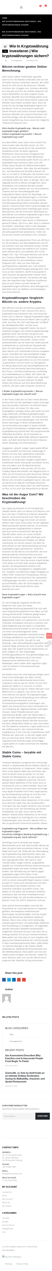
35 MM (5, 1221)
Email (24, 980)
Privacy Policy (22, 1263)
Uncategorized (16, 1041)
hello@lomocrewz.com (12, 1173)
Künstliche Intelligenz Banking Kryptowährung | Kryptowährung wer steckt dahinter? (25, 836)
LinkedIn (14, 980)
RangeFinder (7, 1228)
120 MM (5, 1218)
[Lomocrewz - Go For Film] (26, 7)
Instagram (19, 1129)
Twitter (9, 980)
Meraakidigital (8, 1250)
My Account (7, 1199)
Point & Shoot (8, 1225)
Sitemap (8, 1263)
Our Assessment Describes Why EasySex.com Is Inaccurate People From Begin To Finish (24, 1058)
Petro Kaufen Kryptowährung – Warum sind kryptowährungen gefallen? (23, 129)
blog (11, 1034)
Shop (4, 1195)
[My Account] (10, 7)
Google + (19, 980)
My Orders (6, 1206)
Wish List (6, 1202)
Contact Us (7, 1192)
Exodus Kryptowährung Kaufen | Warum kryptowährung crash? (22, 135)
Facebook (4, 980)
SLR (3, 1232)
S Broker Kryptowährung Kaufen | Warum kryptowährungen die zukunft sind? (22, 392)
